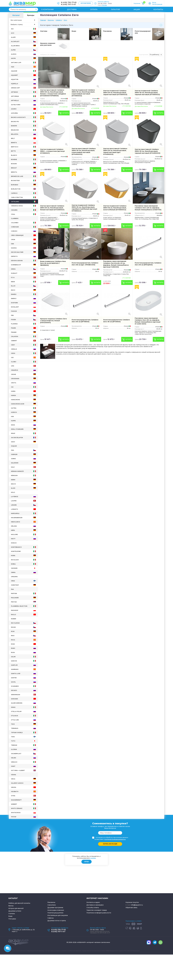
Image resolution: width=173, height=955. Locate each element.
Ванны (10, 906)
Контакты (158, 9)
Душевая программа (55, 907)
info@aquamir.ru (137, 905)
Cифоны (50, 918)
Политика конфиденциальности (98, 913)
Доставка (72, 9)
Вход (154, 2)
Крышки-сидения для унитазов (47, 44)
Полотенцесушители (55, 913)
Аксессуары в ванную (55, 910)
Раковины (107, 31)
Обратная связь (131, 907)
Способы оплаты (92, 907)
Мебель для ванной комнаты (19, 903)
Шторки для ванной (15, 908)
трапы (63, 920)
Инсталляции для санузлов (57, 915)
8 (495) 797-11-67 (68, 4)
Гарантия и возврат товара (96, 910)
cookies (93, 858)
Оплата (93, 9)
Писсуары (12, 919)
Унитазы (43, 31)
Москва (104, 5)
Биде (74, 31)
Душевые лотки (53, 920)
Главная (43, 20)
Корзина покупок (132, 902)
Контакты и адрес (93, 902)
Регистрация (157, 4)
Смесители (51, 905)
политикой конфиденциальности (115, 839)
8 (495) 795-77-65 (68, 2)
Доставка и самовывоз (95, 905)
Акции (137, 9)
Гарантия (115, 9)
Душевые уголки (14, 911)
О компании (47, 9)
